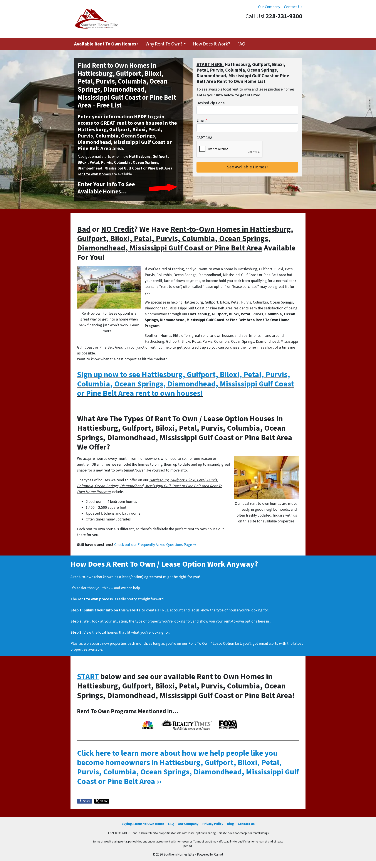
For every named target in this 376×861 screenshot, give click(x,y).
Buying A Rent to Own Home (142, 823)
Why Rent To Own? (164, 44)
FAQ (241, 44)
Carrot (218, 854)
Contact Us (293, 7)
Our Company (269, 7)
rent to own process (95, 599)
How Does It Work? (211, 44)
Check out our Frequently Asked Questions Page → (155, 544)
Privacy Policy (212, 823)
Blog (230, 823)
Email (202, 120)
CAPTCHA (204, 138)
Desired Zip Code (210, 103)
